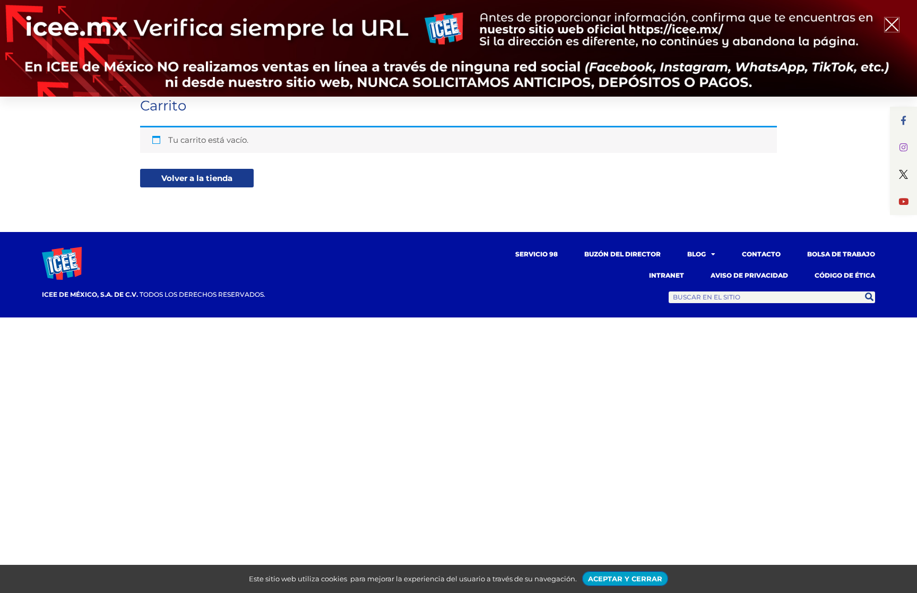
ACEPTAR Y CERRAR (625, 578)
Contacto (761, 254)
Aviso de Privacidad (749, 275)
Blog (696, 254)
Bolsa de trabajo (841, 254)
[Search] (869, 297)
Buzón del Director (622, 254)
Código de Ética (845, 275)
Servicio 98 (536, 254)
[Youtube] (903, 201)
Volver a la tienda (196, 178)
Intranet (666, 275)
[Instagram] (903, 147)
